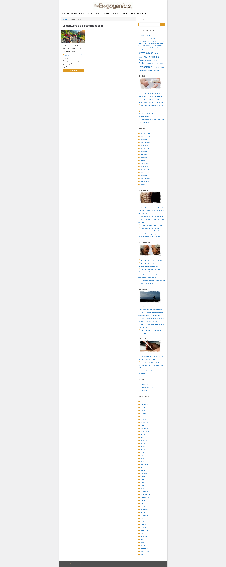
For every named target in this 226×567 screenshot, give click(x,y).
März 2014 (144, 160)
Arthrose (158, 36)
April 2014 (144, 157)
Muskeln (141, 60)
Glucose (140, 47)
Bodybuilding (145, 431)
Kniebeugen (144, 491)
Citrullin (79, 54)
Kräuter (143, 500)
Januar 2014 (144, 166)
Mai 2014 (144, 154)
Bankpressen (146, 39)
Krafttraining (72, 13)
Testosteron (145, 66)
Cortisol (150, 41)
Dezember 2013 (146, 169)
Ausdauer (105, 13)
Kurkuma (143, 506)
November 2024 (146, 136)
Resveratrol (154, 63)
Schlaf (160, 63)
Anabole (143, 407)
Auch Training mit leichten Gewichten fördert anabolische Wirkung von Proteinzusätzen (151, 113)
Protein (142, 63)
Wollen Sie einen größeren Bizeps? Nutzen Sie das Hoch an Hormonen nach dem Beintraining (151, 210)
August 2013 (145, 181)
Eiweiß (81, 13)
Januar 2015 (144, 145)
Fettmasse (152, 43)
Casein (140, 41)
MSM (142, 518)
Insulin (150, 47)
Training (162, 67)
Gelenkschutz (145, 473)
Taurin (143, 545)
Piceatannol (144, 530)
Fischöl (139, 45)
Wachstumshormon (144, 70)
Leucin (140, 57)
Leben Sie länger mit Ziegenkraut (151, 260)
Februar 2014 (145, 163)
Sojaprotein (144, 536)
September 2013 (146, 178)
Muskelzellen (149, 60)
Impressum (114, 13)
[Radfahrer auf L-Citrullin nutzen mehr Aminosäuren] (73, 36)
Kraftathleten (154, 49)
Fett (147, 43)
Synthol (143, 542)
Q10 (142, 533)
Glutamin (145, 47)
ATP (142, 416)
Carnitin (143, 434)
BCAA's (75, 54)
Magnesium (144, 515)
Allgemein (144, 401)
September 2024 (146, 142)
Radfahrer (149, 63)
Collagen (143, 446)
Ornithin (67, 55)
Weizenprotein (145, 551)
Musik (142, 521)
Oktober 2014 (145, 151)
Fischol (143, 470)
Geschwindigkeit (146, 45)
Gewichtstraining (157, 45)
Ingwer (143, 488)
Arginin (153, 36)
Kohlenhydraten (143, 50)
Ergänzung (142, 43)
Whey (152, 70)
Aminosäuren (68, 54)
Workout (157, 70)
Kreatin (157, 53)
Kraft (149, 50)
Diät (87, 13)
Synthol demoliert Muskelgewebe (151, 225)
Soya (142, 539)
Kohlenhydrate (155, 47)
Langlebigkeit (95, 13)
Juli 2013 (143, 184)
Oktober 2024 (145, 139)
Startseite (65, 19)
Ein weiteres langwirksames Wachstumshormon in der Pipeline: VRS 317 (150, 365)
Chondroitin (144, 440)
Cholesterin (145, 41)
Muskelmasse (157, 57)
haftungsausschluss (138, 13)
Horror (143, 485)
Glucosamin (144, 476)
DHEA (160, 41)
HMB (142, 482)
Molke (147, 56)
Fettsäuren (159, 43)
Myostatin (155, 60)
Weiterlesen (73, 70)
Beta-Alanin (158, 39)
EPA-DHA (143, 461)
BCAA (153, 39)
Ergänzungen (145, 464)
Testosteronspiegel (156, 67)
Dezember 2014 (146, 148)
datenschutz (124, 13)
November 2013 (146, 172)
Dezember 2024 (146, 133)
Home (63, 13)
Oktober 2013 (145, 175)
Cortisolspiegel (156, 41)
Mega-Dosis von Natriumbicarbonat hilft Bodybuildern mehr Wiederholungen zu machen (151, 219)
